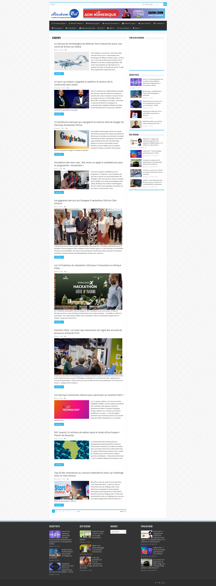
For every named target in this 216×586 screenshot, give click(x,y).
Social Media (72, 28)
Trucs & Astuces (124, 28)
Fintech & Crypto (129, 23)
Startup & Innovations (111, 23)
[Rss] (143, 4)
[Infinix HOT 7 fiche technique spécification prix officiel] (136, 154)
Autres (137, 28)
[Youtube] (152, 4)
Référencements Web (88, 28)
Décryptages (58, 28)
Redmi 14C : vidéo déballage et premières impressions (98, 549)
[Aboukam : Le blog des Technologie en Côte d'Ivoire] (65, 13)
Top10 (101, 28)
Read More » (59, 73)
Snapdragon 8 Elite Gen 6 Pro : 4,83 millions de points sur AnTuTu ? (152, 113)
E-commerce (159, 23)
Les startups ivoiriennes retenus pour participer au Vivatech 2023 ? (89, 395)
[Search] (165, 4)
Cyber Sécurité (145, 23)
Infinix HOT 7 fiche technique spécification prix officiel (159, 551)
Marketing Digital (93, 23)
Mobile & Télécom (76, 23)
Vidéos (111, 28)
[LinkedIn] (149, 4)
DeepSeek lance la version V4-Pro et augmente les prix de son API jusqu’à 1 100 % (152, 103)
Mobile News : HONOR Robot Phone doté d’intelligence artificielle (152, 93)
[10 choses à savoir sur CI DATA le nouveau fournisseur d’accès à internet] (136, 173)
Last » (78, 511)
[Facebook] (145, 4)
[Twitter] (147, 4)
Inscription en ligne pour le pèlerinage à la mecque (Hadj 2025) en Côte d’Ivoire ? (152, 162)
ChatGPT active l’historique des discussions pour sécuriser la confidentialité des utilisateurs (153, 182)
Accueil (52, 4)
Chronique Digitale (59, 23)
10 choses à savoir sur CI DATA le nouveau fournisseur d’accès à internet (153, 172)
